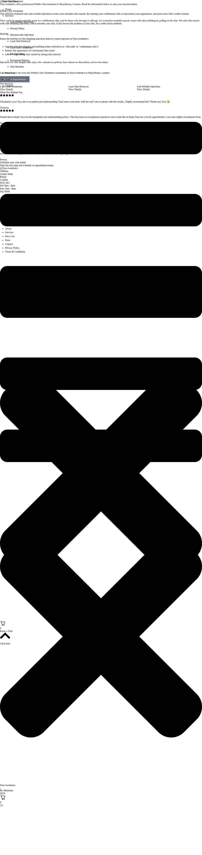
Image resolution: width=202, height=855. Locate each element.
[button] (103, 12)
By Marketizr (6, 790)
